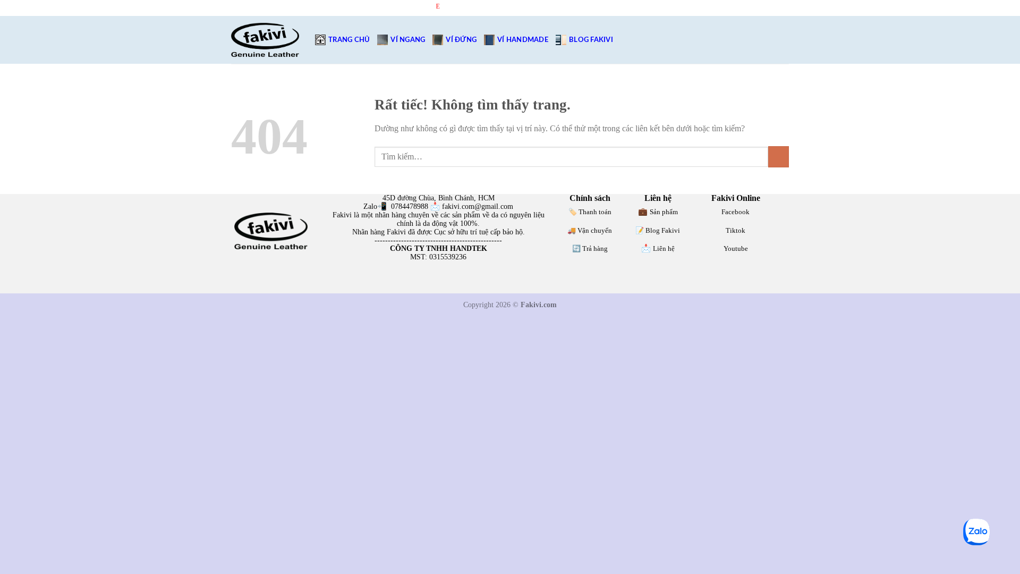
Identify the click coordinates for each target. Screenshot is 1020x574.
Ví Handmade (522, 40)
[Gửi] (778, 156)
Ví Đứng (461, 40)
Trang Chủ (349, 40)
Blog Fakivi (591, 40)
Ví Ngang (407, 40)
